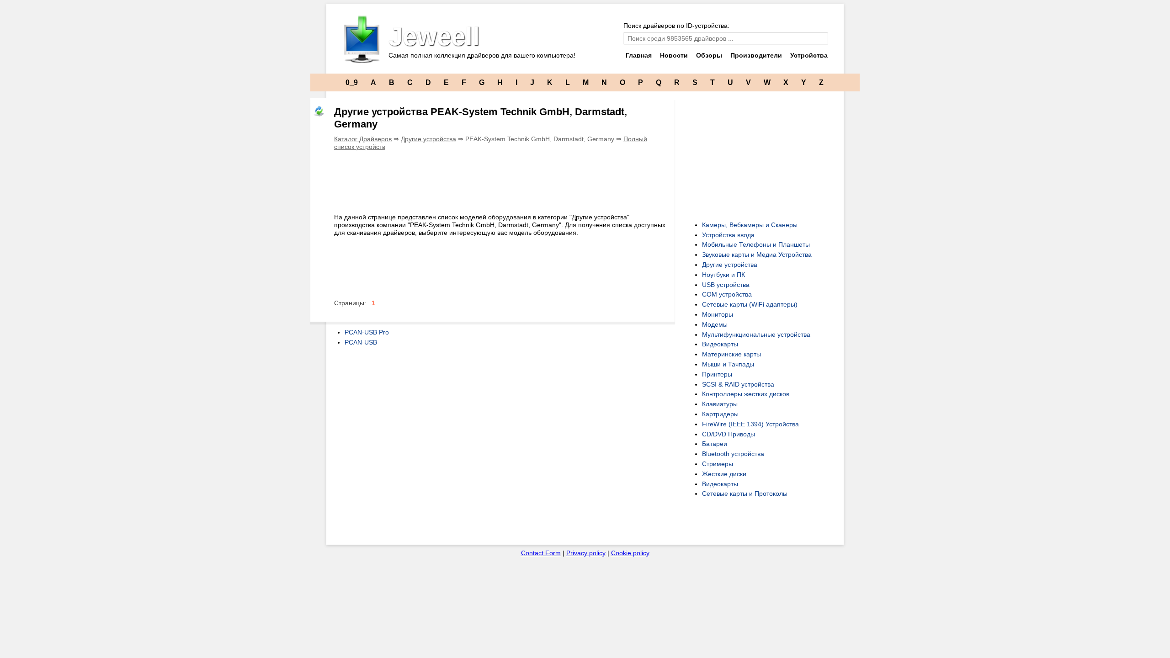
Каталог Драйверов (363, 139)
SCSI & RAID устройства (738, 384)
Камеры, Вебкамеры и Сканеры (750, 224)
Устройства (809, 55)
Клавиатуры (720, 404)
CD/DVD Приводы (728, 434)
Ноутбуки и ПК (723, 274)
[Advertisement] (500, 180)
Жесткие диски (724, 474)
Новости (674, 55)
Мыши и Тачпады (728, 364)
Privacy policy (586, 553)
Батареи (714, 443)
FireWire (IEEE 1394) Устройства (750, 424)
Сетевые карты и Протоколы (744, 493)
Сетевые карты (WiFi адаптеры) (750, 304)
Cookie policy (630, 553)
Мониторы (717, 314)
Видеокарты (720, 344)
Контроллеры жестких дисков (745, 394)
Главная (639, 55)
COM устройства (727, 294)
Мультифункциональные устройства (756, 334)
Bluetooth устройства (733, 453)
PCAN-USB (361, 342)
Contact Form (541, 553)
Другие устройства (428, 139)
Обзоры (709, 55)
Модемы (715, 324)
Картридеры (720, 414)
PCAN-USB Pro (367, 332)
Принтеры (717, 374)
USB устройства (726, 284)
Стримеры (717, 463)
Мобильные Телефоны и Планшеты (756, 244)
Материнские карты (731, 354)
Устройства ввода (728, 235)
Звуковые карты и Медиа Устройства (757, 254)
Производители (756, 55)
